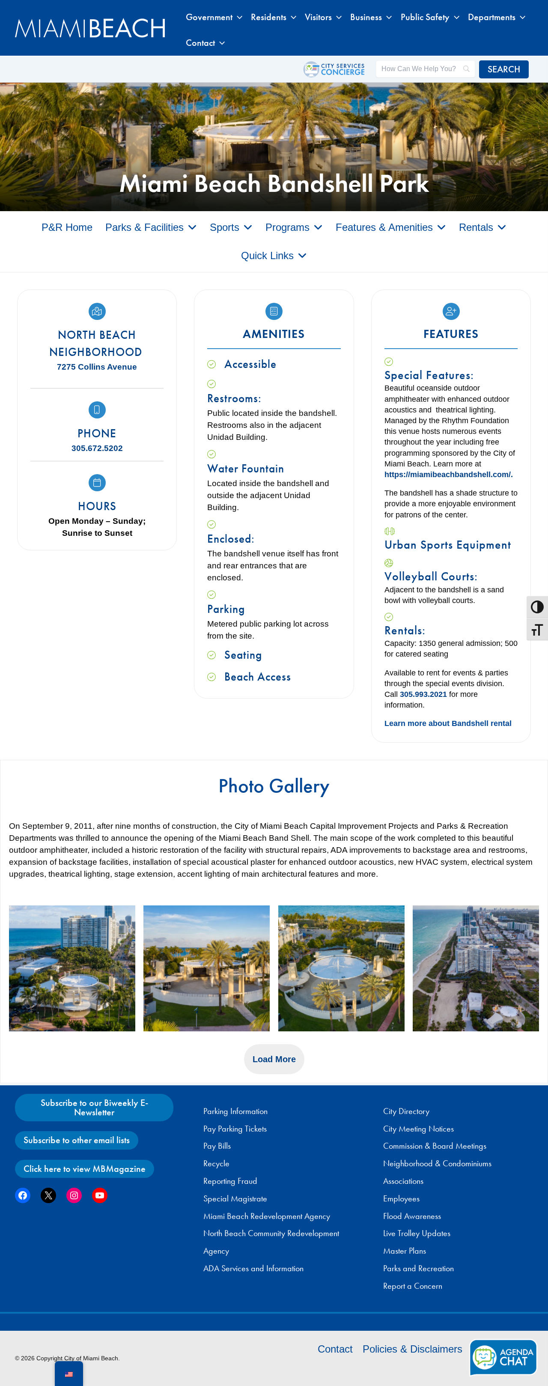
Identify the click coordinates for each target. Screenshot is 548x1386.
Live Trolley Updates (416, 1233)
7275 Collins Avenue (97, 366)
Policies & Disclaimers (412, 1349)
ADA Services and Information (253, 1268)
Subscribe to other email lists (77, 1140)
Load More (274, 1059)
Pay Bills (217, 1146)
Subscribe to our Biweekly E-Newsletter (94, 1107)
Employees (401, 1198)
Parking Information (235, 1111)
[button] (237, 17)
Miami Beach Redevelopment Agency (266, 1216)
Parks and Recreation (418, 1268)
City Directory (406, 1111)
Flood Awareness (412, 1216)
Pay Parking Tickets (235, 1128)
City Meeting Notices (418, 1128)
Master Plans (404, 1251)
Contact (335, 1349)
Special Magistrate (235, 1198)
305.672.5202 (97, 448)
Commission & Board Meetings (434, 1146)
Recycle (216, 1163)
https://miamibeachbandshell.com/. (448, 474)
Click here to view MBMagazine (85, 1168)
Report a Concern (412, 1286)
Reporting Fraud (230, 1181)
